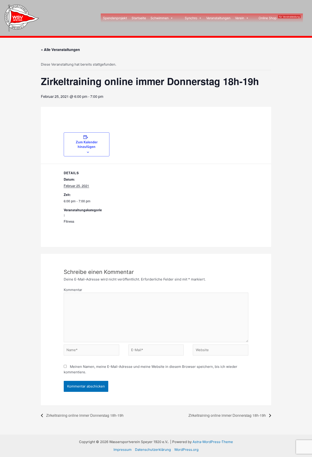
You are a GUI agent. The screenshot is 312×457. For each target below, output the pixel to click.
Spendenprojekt (115, 18)
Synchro (191, 18)
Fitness (69, 221)
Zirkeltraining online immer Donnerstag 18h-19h (84, 415)
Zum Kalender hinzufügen (87, 144)
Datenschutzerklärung (153, 449)
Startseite (139, 18)
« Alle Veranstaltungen (60, 49)
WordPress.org (186, 449)
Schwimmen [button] (160, 18)
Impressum (123, 449)
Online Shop (279, 17)
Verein (239, 18)
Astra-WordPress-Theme (213, 442)
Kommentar (73, 290)
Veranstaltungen (218, 18)
